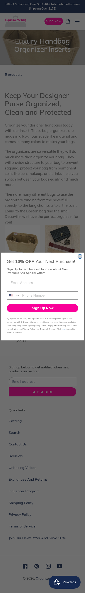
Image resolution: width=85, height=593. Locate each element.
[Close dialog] (80, 256)
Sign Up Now (42, 308)
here (64, 329)
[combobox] (13, 295)
